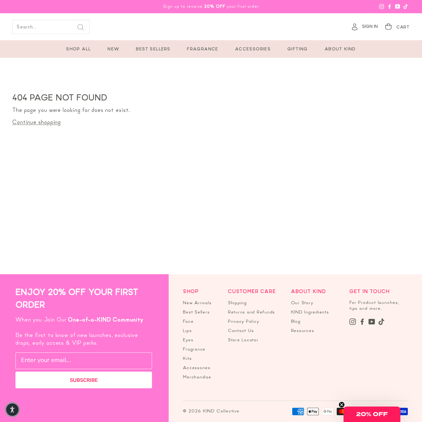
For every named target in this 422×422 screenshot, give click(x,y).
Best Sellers (153, 49)
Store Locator (243, 340)
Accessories (253, 49)
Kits (187, 358)
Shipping (237, 303)
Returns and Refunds (251, 312)
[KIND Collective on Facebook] (362, 321)
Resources (302, 331)
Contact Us (241, 331)
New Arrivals (197, 303)
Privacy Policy (243, 321)
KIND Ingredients (310, 312)
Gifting (297, 49)
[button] (372, 414)
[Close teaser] (342, 405)
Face (188, 321)
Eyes (188, 340)
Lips (187, 331)
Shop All (78, 49)
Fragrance (202, 49)
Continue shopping (36, 123)
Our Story (302, 303)
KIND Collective (211, 27)
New (113, 49)
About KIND (340, 49)
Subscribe (84, 380)
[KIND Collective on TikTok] (381, 321)
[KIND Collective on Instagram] (352, 321)
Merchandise (197, 377)
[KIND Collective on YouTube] (372, 321)
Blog (296, 321)
